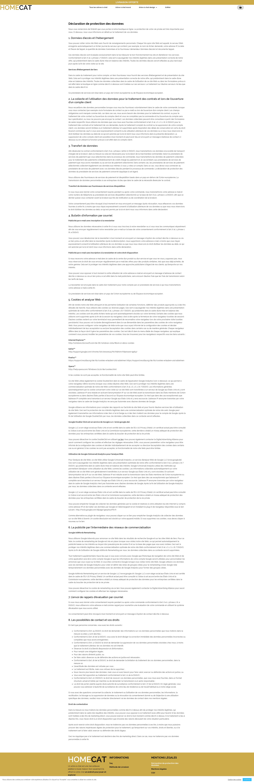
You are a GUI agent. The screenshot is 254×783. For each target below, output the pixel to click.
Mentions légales (159, 769)
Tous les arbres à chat (98, 7)
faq (111, 763)
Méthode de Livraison (119, 767)
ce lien (121, 439)
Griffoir (168, 7)
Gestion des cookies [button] (234, 779)
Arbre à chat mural (123, 7)
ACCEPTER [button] (247, 779)
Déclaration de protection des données (164, 764)
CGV (153, 773)
